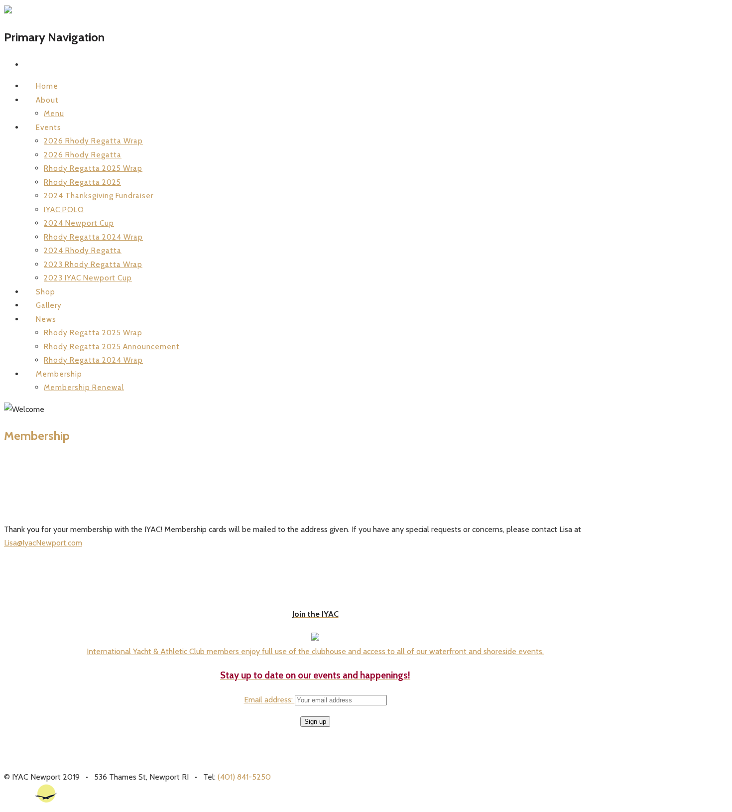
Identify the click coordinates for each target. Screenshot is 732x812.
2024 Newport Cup (79, 223)
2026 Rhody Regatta (83, 154)
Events (48, 127)
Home (47, 86)
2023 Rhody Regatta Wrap (93, 264)
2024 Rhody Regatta (83, 250)
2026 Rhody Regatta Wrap (93, 140)
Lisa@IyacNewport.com (43, 542)
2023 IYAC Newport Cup (88, 277)
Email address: (269, 699)
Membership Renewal (84, 387)
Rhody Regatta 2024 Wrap (93, 237)
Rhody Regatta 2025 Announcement (112, 346)
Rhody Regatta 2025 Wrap (93, 168)
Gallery (49, 305)
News (46, 319)
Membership (59, 374)
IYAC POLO (64, 209)
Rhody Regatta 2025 (82, 182)
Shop (45, 291)
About (47, 100)
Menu (54, 113)
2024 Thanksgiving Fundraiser (98, 195)
